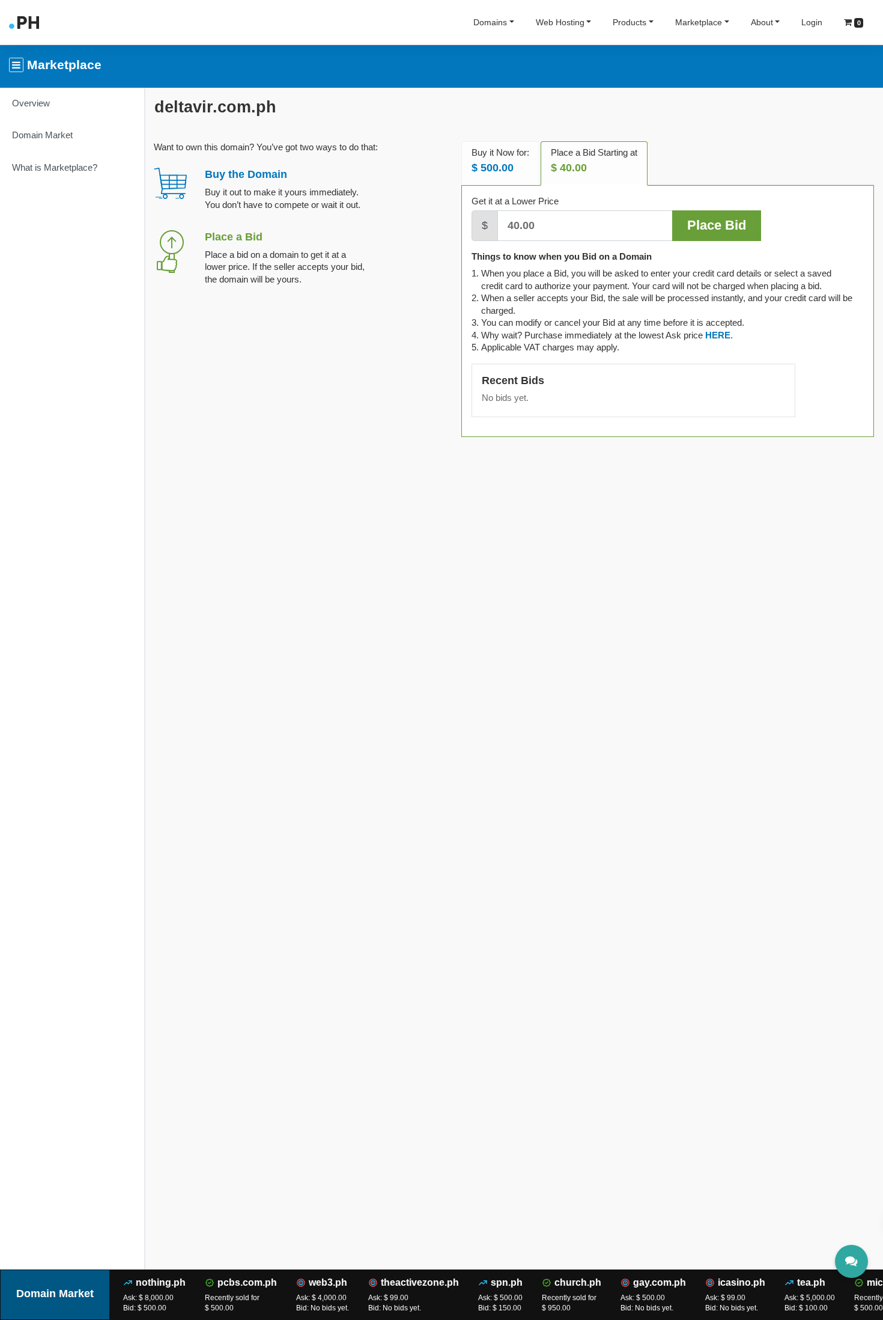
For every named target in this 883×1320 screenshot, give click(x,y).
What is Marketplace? (54, 167)
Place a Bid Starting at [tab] (594, 160)
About (762, 22)
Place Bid (716, 225)
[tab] (717, 335)
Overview (31, 103)
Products (629, 22)
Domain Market (42, 135)
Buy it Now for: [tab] (500, 160)
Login (811, 22)
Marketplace (698, 22)
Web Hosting (560, 22)
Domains (490, 22)
